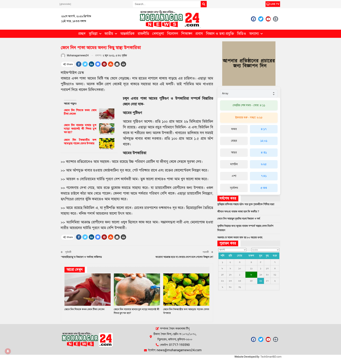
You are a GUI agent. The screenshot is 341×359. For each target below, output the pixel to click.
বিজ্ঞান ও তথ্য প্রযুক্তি (220, 33)
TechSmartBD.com (271, 356)
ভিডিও (241, 33)
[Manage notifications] (8, 351)
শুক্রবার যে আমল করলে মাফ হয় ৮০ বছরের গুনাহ (239, 237)
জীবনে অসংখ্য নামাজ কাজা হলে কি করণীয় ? (238, 211)
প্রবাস (199, 33)
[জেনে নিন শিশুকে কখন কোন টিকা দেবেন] (106, 114)
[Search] (204, 4)
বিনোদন (172, 33)
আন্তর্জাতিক (127, 33)
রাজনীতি (143, 33)
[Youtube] (268, 18)
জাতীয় (109, 33)
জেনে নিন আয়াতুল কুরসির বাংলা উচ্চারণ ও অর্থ (238, 218)
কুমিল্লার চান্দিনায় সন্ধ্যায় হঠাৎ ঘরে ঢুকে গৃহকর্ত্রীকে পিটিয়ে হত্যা (245, 204)
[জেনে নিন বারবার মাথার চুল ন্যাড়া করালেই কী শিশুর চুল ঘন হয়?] (106, 129)
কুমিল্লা (93, 33)
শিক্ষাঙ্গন (186, 33)
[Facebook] (253, 18)
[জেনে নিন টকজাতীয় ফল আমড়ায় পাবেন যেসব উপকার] (106, 143)
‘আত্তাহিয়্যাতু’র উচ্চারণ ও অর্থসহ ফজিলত (81, 257)
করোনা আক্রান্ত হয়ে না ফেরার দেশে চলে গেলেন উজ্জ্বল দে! (184, 257)
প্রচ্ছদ (82, 33)
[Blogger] (275, 18)
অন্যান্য (254, 33)
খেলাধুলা (158, 33)
